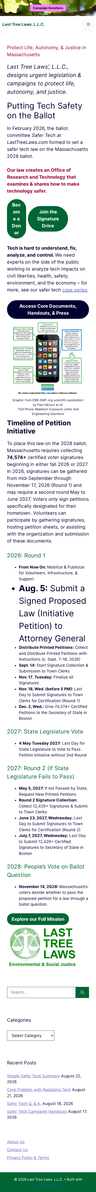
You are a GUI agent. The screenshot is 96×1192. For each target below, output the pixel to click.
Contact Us (17, 1149)
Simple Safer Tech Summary (33, 1076)
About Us (16, 1142)
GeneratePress (48, 1184)
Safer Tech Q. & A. (24, 1103)
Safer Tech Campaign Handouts (37, 1111)
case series (74, 290)
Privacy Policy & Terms (28, 1157)
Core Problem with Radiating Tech (39, 1089)
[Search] (82, 992)
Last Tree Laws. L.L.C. (23, 24)
